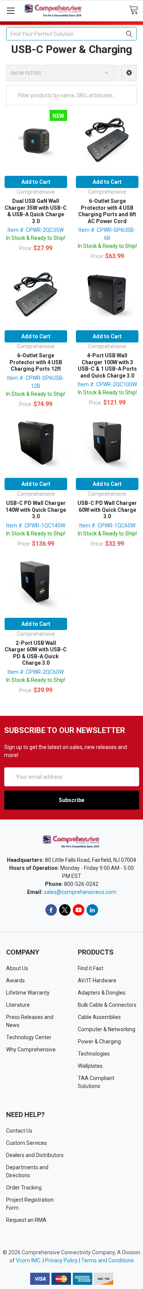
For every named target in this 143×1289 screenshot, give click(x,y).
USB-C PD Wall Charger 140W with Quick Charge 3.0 (35, 509)
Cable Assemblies (99, 1017)
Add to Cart (35, 182)
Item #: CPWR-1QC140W (35, 525)
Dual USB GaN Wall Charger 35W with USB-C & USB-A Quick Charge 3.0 (36, 211)
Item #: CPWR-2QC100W (107, 384)
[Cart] (136, 10)
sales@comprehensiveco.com (80, 892)
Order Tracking (24, 1188)
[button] (129, 73)
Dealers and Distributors (35, 1155)
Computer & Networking (106, 1029)
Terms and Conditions (107, 1260)
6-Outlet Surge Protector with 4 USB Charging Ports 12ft (36, 362)
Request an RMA (26, 1220)
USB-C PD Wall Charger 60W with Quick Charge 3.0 (107, 509)
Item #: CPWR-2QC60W (36, 672)
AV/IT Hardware (97, 980)
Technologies (94, 1054)
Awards (15, 980)
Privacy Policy (61, 1260)
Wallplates (90, 1066)
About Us (17, 968)
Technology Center (28, 1037)
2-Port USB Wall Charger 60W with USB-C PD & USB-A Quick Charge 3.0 (36, 653)
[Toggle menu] (10, 10)
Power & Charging (99, 1041)
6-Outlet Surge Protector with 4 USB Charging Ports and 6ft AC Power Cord (107, 211)
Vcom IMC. (29, 1260)
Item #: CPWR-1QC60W (107, 525)
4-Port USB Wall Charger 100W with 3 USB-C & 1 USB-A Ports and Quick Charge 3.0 (107, 365)
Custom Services (26, 1143)
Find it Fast (90, 968)
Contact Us (19, 1131)
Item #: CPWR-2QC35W (36, 230)
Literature (18, 1005)
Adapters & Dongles (101, 993)
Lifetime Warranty (28, 993)
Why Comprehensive (31, 1049)
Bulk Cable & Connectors (107, 1005)
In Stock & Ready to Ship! (35, 238)
